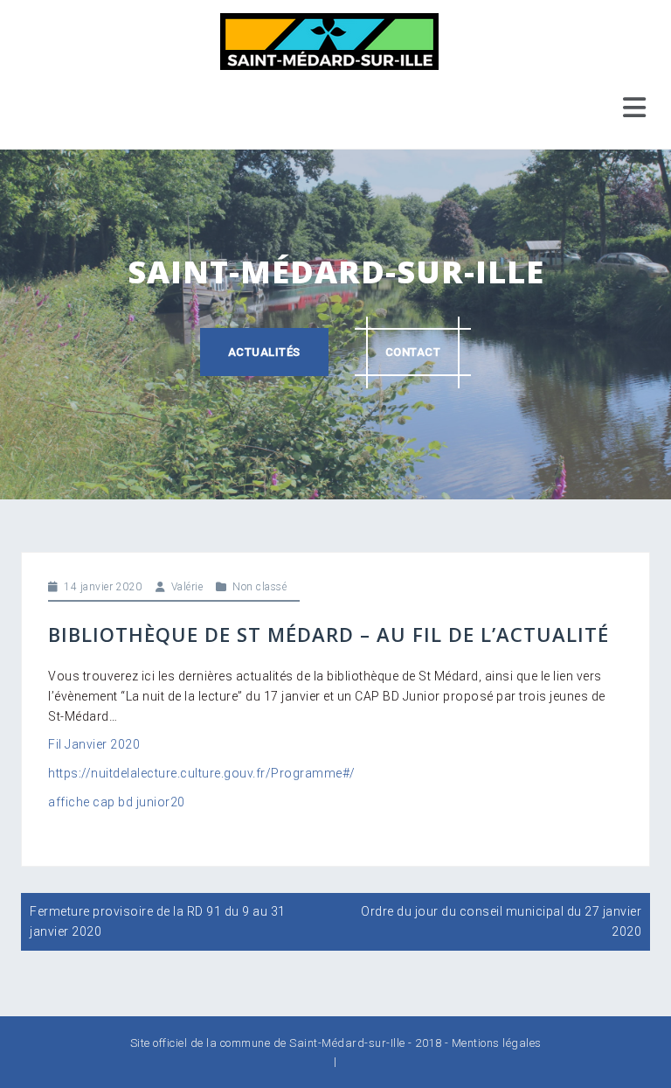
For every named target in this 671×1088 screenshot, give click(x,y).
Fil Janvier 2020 (94, 744)
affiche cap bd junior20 (116, 802)
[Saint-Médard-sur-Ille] (329, 40)
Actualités (264, 352)
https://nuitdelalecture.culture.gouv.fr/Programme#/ (202, 773)
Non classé (259, 587)
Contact (413, 352)
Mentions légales (497, 1043)
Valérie (187, 587)
